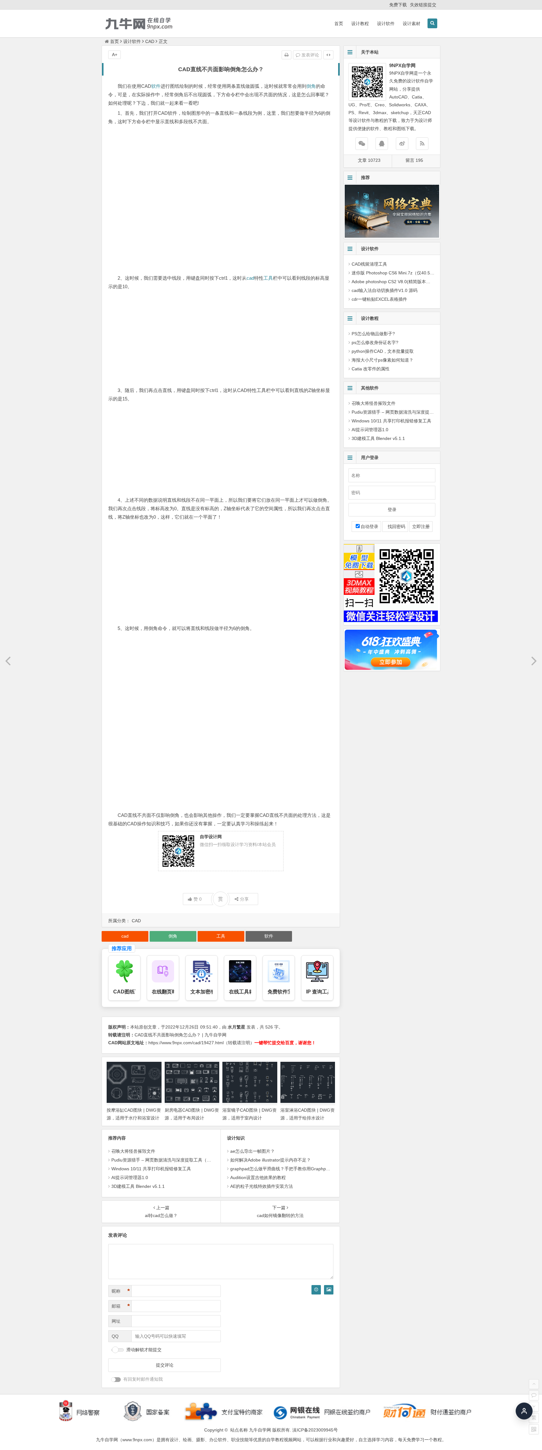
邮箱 (121, 1306)
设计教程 (360, 23)
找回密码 (395, 526)
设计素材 (411, 23)
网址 (116, 1321)
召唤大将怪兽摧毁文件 (133, 1151)
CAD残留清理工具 (369, 264)
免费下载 (398, 4)
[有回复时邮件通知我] (116, 1379)
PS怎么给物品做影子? (373, 333)
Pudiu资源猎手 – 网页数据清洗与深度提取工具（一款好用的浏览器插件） (183, 1159)
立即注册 (421, 526)
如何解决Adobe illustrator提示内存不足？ (270, 1159)
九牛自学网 (260, 1429)
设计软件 (386, 23)
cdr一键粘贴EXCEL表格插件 (379, 299)
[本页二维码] (534, 1429)
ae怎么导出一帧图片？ (252, 1151)
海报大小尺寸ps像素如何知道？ (382, 359)
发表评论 (309, 54)
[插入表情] (316, 1289)
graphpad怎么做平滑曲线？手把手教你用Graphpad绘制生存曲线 (293, 1168)
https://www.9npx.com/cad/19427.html (186, 1042)
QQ (115, 1336)
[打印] (286, 54)
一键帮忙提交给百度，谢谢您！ (285, 1042)
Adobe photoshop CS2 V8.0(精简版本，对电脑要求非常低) (409, 281)
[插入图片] (328, 1289)
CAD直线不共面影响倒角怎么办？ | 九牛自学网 (180, 1034)
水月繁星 (236, 1026)
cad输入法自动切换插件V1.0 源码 (384, 290)
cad (250, 278)
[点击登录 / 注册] (524, 1413)
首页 (338, 23)
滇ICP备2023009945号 (315, 1429)
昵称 (121, 1291)
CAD (149, 41)
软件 (156, 86)
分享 (244, 899)
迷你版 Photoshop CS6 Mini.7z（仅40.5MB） (396, 272)
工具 (268, 278)
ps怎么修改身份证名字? (375, 342)
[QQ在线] (381, 143)
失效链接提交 (423, 4)
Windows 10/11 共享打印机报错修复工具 (151, 1168)
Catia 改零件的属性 (371, 368)
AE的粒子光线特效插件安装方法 (261, 1186)
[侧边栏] (328, 54)
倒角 (311, 86)
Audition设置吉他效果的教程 (258, 1177)
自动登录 (369, 526)
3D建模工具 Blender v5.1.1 (138, 1186)
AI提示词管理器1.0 (129, 1177)
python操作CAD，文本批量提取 (383, 351)
